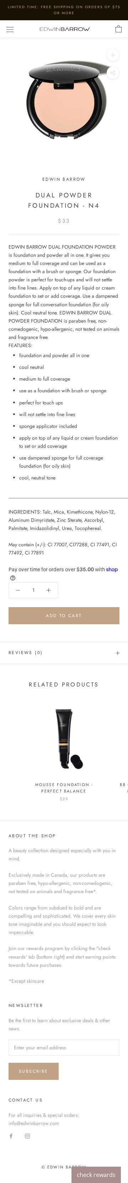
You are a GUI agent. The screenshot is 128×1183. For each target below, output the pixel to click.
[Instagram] (27, 1135)
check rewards (96, 1175)
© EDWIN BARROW (64, 1167)
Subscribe (33, 1071)
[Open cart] (119, 29)
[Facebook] (11, 1135)
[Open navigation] (10, 29)
